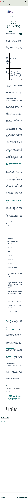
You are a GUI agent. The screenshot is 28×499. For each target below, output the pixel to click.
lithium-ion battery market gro (16, 388)
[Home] (3, 1)
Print (1, 419)
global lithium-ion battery (9, 388)
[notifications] (25, 1)
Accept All (19, 497)
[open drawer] (27, 1)
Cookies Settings (3, 497)
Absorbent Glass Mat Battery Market (12, 394)
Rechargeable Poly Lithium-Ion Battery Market (14, 398)
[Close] (27, 494)
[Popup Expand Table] (21, 79)
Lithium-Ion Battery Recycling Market (12, 395)
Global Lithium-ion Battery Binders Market (13, 399)
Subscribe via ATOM (4, 422)
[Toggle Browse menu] (25, 4)
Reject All (25, 497)
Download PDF (3, 420)
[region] (14, 496)
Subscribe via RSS (3, 421)
